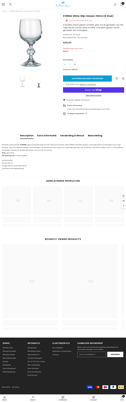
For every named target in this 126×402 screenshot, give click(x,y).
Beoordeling (95, 135)
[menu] (3, 4)
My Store (76, 35)
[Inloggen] (115, 4)
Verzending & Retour (72, 135)
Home (4, 11)
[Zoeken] (10, 4)
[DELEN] (122, 79)
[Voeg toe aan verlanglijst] (117, 78)
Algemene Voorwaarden (88, 84)
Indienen (115, 354)
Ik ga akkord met (72, 84)
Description (27, 135)
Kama (17, 387)
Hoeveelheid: (68, 60)
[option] (30, 43)
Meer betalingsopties (93, 95)
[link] (16, 221)
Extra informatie (47, 135)
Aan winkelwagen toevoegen (87, 78)
